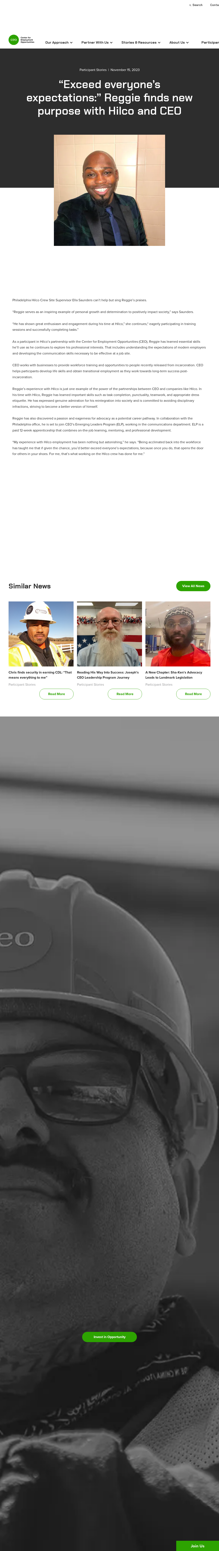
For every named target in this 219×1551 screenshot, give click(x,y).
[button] (59, 43)
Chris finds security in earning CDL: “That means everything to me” (40, 675)
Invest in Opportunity (110, 1336)
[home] (21, 42)
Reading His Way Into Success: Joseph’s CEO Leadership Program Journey (108, 675)
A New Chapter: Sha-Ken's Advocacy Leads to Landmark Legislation (173, 675)
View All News (193, 585)
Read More (56, 693)
